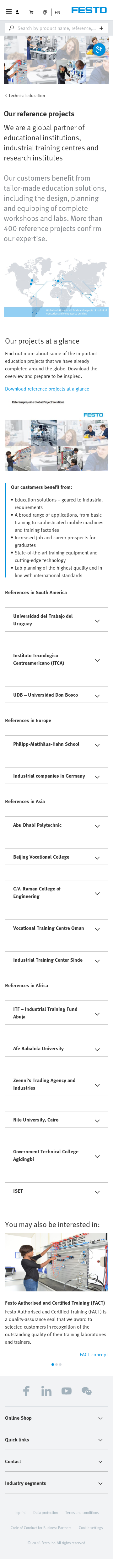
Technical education (26, 95)
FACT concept (94, 1354)
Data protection (45, 1512)
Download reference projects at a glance (47, 388)
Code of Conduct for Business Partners (41, 1527)
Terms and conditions (82, 1512)
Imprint (20, 1512)
